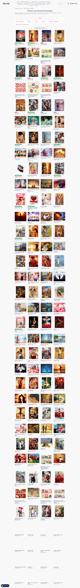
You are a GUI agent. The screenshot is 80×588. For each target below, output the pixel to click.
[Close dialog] (50, 282)
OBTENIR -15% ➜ (40, 302)
